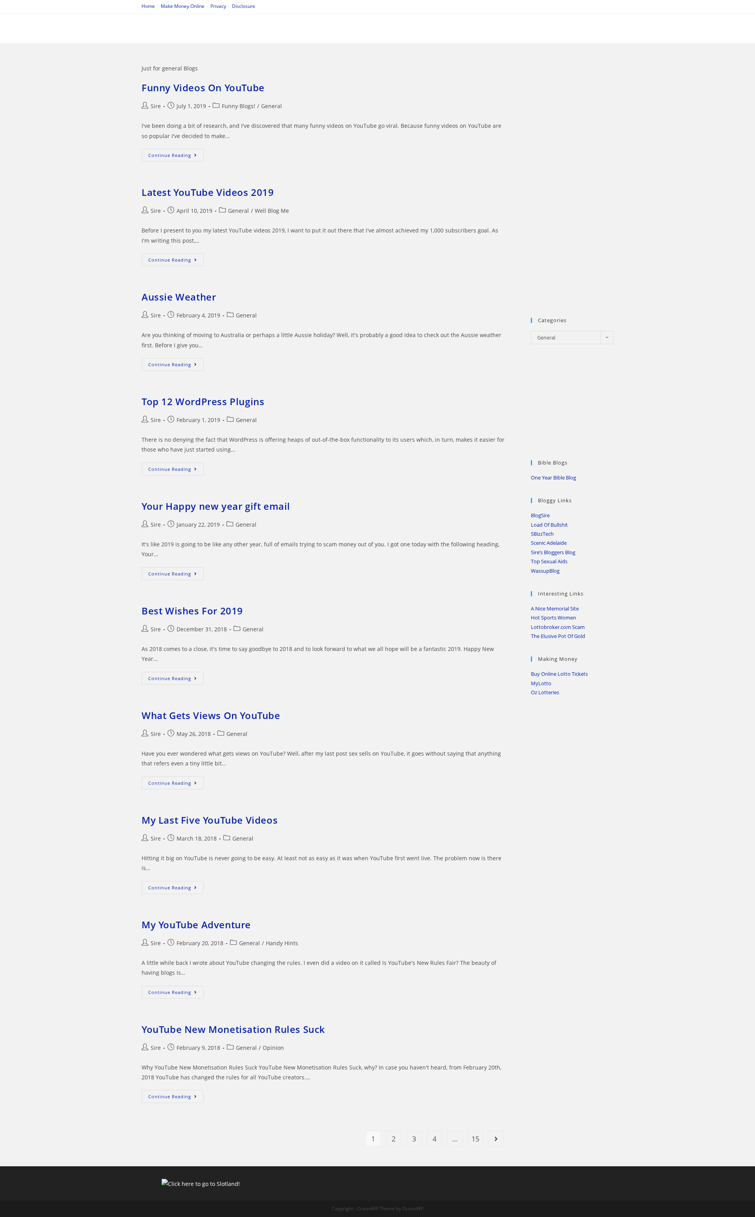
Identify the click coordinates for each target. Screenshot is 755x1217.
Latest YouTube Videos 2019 (208, 192)
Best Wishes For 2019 (192, 610)
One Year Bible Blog (553, 477)
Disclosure (243, 6)
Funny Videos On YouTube (203, 87)
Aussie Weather (179, 296)
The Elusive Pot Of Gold (558, 636)
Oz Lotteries (545, 692)
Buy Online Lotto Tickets (559, 673)
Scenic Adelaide (549, 542)
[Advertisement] (590, 181)
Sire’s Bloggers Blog (553, 552)
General (271, 106)
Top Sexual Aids (549, 561)
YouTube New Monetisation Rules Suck (233, 1029)
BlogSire (540, 515)
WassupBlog (545, 570)
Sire (156, 106)
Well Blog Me (272, 210)
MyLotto (541, 683)
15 (475, 1138)
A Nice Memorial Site (555, 608)
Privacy (218, 6)
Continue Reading (176, 156)
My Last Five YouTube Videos (210, 819)
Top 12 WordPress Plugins (203, 401)
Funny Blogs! (238, 106)
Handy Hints (282, 943)
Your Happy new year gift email (216, 506)
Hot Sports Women (553, 617)
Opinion (273, 1047)
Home (148, 6)
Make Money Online (182, 6)
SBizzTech (542, 533)
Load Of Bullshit (549, 524)
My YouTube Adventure (196, 924)
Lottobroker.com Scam (558, 627)
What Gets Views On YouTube (211, 715)
